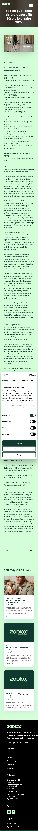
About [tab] (33, 380)
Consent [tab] (5, 380)
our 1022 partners (15, 391)
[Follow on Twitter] (13, 812)
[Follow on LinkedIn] (9, 812)
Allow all (19, 443)
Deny (19, 455)
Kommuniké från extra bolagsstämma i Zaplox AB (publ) (17, 648)
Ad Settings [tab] (23, 380)
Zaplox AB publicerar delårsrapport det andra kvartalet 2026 (16, 600)
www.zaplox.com (26, 531)
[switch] (33, 421)
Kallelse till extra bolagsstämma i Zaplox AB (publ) (17, 695)
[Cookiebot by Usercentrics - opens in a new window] (27, 375)
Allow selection (19, 449)
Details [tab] (13, 380)
